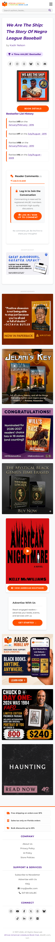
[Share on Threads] (24, 64)
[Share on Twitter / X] (38, 64)
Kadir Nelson (17, 45)
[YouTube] (17, 911)
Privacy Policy (27, 848)
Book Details (32, 108)
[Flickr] (37, 918)
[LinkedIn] (24, 918)
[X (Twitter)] (30, 911)
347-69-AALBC (29, 893)
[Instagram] (10, 911)
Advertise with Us (27, 879)
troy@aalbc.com (29, 888)
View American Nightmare (29, 588)
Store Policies (28, 857)
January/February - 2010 (21, 146)
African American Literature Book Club (21, 935)
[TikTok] (17, 918)
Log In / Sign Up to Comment (28, 216)
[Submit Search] (49, 10)
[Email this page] (44, 64)
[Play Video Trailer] (27, 551)
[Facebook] (24, 911)
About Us (27, 844)
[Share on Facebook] (10, 64)
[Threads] (37, 911)
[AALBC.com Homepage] (15, 4)
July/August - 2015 (37, 134)
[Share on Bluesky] (31, 64)
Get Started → (27, 622)
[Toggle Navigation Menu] (50, 4)
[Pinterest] (30, 918)
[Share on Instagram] (17, 64)
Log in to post (19, 181)
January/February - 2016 (21, 125)
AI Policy (27, 853)
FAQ (27, 884)
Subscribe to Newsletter (27, 875)
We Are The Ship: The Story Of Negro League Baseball (26, 32)
